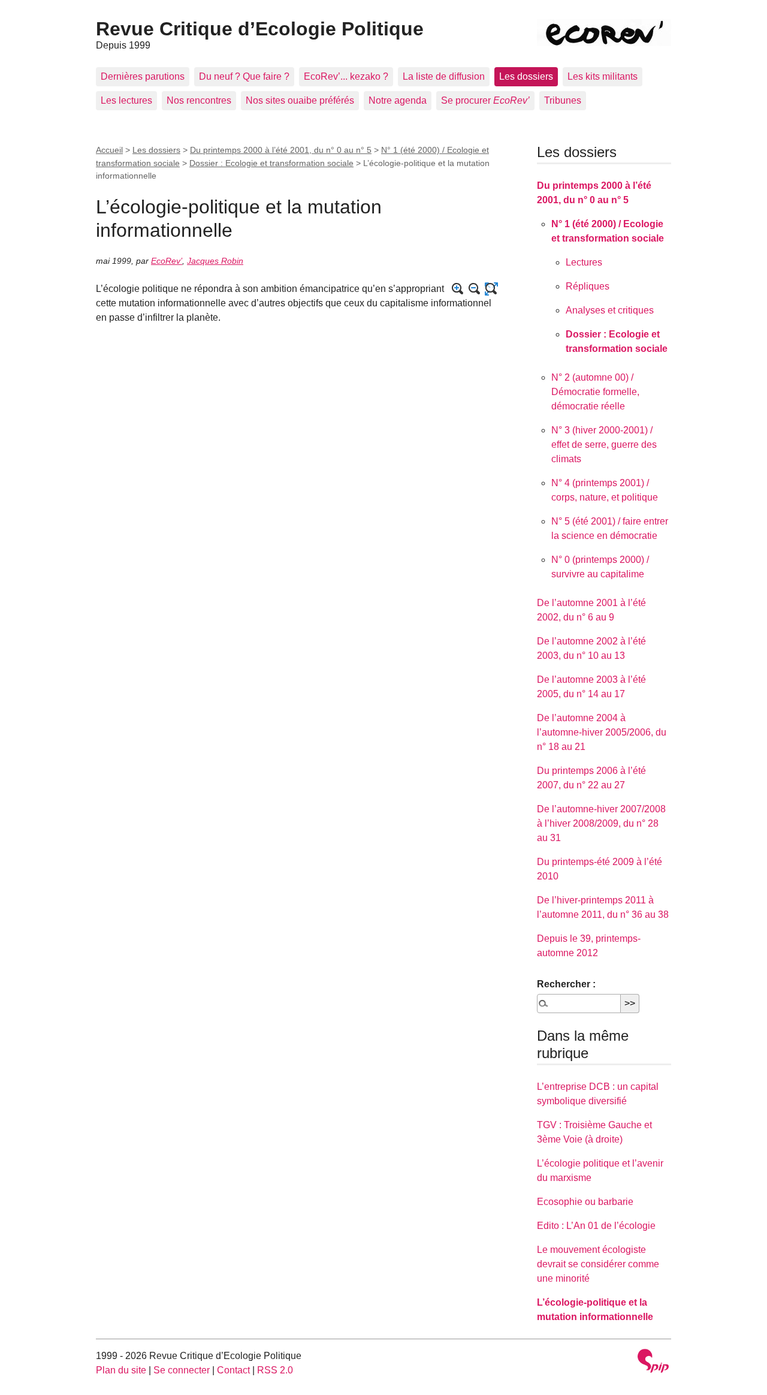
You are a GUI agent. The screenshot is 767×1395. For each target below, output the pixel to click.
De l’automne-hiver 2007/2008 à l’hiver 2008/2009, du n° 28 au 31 (601, 823)
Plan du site (121, 1370)
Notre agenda (398, 100)
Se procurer (485, 100)
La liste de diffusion (444, 76)
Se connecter (181, 1370)
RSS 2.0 (275, 1370)
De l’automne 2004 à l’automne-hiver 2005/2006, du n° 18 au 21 (601, 732)
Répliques (587, 286)
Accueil (109, 150)
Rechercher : (566, 984)
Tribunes (562, 100)
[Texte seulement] (491, 289)
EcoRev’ (166, 261)
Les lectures (126, 100)
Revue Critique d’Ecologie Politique (260, 29)
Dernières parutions (143, 76)
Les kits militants (602, 76)
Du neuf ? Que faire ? (244, 76)
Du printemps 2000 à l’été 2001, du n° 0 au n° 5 (281, 150)
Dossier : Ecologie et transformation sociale (271, 163)
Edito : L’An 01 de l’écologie (596, 1226)
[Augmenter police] (458, 289)
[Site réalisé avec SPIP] (653, 1362)
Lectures (584, 262)
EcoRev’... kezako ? (346, 76)
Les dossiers (526, 76)
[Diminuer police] (474, 289)
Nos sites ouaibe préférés (300, 100)
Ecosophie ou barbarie (585, 1202)
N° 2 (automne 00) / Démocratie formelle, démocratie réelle (595, 391)
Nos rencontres (199, 100)
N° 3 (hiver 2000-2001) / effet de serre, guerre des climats (604, 444)
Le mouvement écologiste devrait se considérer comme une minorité (598, 1264)
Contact (233, 1370)
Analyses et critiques (610, 310)
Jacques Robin (215, 261)
